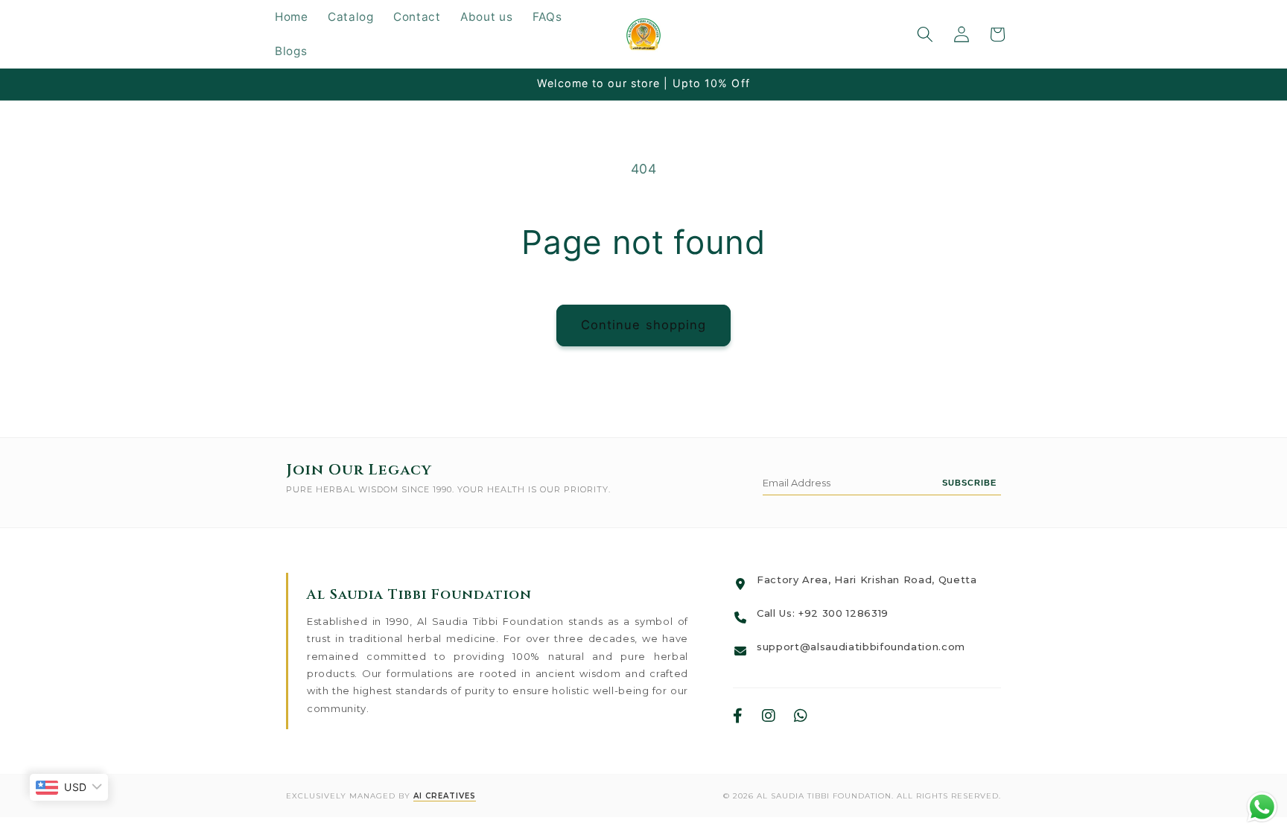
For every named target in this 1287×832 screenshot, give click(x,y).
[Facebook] (738, 716)
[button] (925, 34)
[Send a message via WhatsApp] (1262, 807)
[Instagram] (769, 716)
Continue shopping (644, 324)
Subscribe (969, 482)
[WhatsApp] (801, 716)
